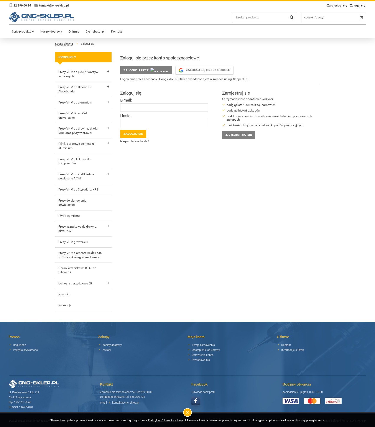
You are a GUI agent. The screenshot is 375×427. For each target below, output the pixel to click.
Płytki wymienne (69, 215)
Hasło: (125, 115)
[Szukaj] (292, 17)
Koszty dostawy (112, 345)
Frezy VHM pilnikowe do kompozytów (74, 161)
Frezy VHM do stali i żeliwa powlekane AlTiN (76, 176)
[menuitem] (23, 31)
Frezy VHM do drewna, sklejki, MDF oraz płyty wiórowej (78, 131)
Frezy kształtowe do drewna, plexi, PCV (77, 229)
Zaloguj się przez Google (207, 70)
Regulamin (19, 345)
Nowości (64, 294)
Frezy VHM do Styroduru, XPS (78, 189)
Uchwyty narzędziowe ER (75, 283)
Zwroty (106, 349)
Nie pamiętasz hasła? (134, 141)
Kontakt (286, 345)
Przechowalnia (201, 359)
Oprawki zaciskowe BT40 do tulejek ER (77, 270)
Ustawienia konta (202, 354)
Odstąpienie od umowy (206, 349)
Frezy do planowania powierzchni (72, 203)
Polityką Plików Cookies (165, 420)
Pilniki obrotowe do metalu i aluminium (76, 146)
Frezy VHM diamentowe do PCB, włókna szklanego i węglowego (80, 255)
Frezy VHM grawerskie (73, 242)
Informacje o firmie (292, 349)
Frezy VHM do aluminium (75, 102)
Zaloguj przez (136, 70)
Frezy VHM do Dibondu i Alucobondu (74, 89)
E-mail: (126, 100)
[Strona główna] (41, 17)
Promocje (64, 305)
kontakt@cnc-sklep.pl (125, 402)
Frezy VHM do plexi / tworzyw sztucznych (78, 74)
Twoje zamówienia (203, 345)
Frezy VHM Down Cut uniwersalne (72, 115)
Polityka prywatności (25, 349)
